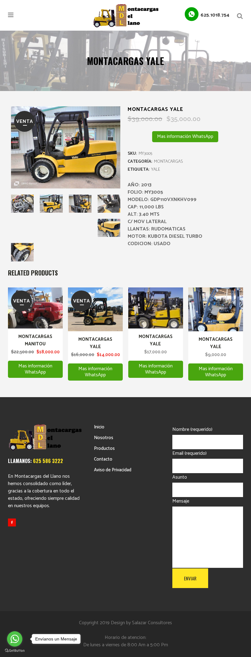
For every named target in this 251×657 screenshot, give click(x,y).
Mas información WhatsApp (185, 136)
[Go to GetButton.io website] (14, 651)
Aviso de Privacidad (112, 470)
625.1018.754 (214, 15)
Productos (104, 448)
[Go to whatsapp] (14, 639)
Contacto (103, 459)
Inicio (99, 427)
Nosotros (103, 438)
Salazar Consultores (152, 623)
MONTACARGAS (168, 161)
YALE (155, 169)
